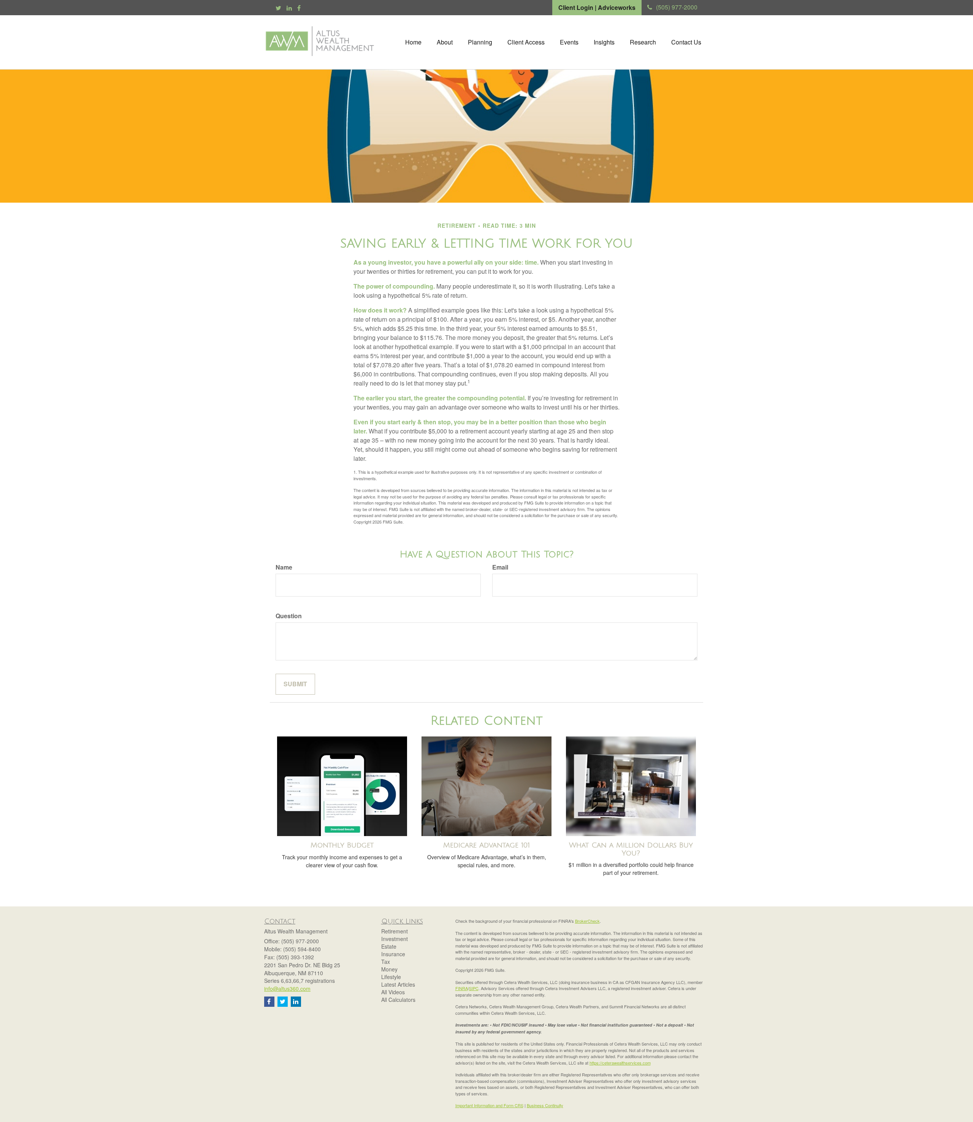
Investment (394, 939)
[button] (444, 42)
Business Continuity (545, 1105)
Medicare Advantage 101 (486, 845)
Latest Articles (398, 984)
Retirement (394, 931)
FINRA (461, 988)
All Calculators (398, 999)
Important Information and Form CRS (489, 1105)
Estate (388, 946)
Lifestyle (391, 977)
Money (389, 969)
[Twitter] (278, 8)
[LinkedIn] (289, 8)
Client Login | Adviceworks (596, 7)
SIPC (474, 988)
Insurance (393, 954)
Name (284, 567)
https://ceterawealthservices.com (620, 1063)
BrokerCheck (587, 921)
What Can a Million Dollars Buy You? (631, 849)
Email (500, 567)
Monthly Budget (342, 845)
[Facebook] (299, 8)
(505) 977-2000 (676, 7)
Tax (385, 961)
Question (289, 616)
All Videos (393, 992)
